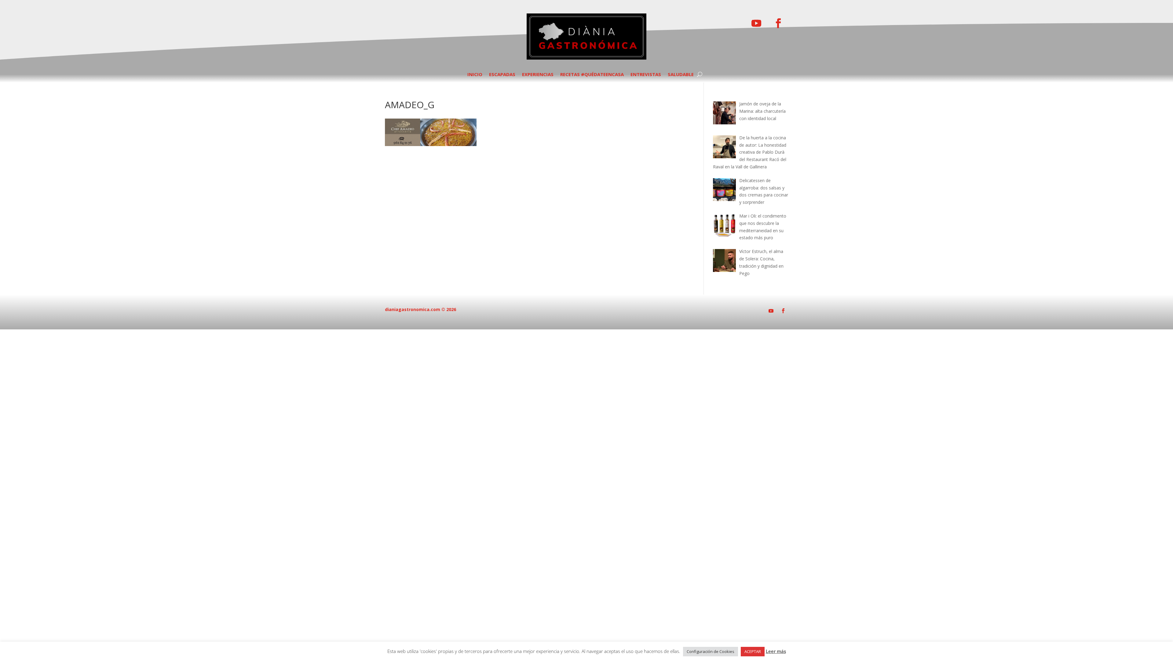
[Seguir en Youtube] (756, 23)
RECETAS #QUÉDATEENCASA (592, 74)
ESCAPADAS (502, 74)
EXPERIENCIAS (538, 74)
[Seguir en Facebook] (778, 23)
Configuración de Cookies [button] (710, 651)
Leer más (776, 651)
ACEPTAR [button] (752, 651)
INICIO (474, 74)
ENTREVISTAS (645, 74)
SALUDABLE (681, 74)
